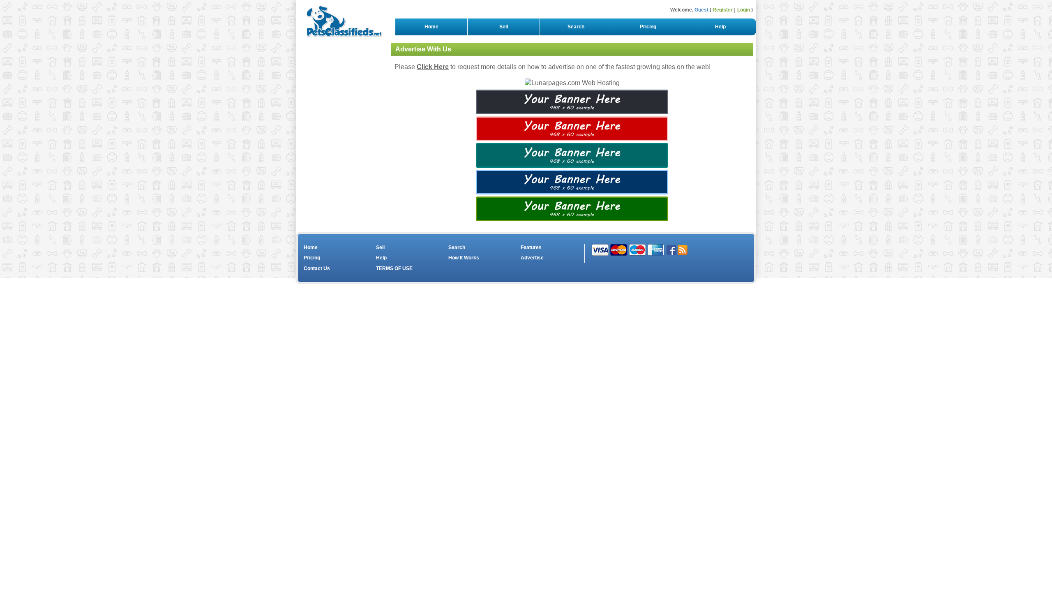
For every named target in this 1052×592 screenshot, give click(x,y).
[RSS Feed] (682, 249)
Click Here (433, 66)
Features (531, 247)
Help (720, 27)
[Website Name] (572, 101)
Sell (503, 27)
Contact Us (317, 268)
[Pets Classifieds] (341, 19)
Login (743, 10)
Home (431, 27)
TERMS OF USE (394, 268)
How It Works (463, 258)
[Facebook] (671, 249)
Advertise (532, 258)
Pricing (648, 27)
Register (723, 10)
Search (576, 27)
